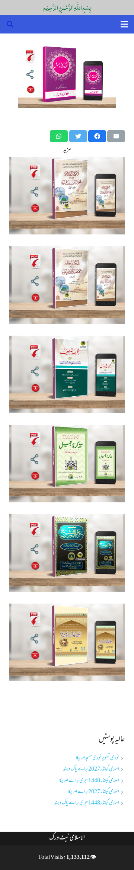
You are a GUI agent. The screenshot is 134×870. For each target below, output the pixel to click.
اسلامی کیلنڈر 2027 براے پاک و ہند (91, 769)
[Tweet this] (78, 136)
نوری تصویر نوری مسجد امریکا (97, 758)
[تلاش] (10, 24)
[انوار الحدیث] (67, 642)
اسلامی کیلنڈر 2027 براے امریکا (93, 792)
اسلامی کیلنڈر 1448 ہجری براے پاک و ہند (86, 803)
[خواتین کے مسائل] (67, 75)
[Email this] (116, 136)
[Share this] (97, 136)
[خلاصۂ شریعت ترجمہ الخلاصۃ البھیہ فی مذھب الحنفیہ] (67, 374)
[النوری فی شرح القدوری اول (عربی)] (67, 285)
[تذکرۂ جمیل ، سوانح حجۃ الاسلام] (67, 463)
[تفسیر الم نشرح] (67, 553)
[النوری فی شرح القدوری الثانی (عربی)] (67, 195)
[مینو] (124, 24)
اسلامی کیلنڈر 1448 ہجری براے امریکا (89, 781)
